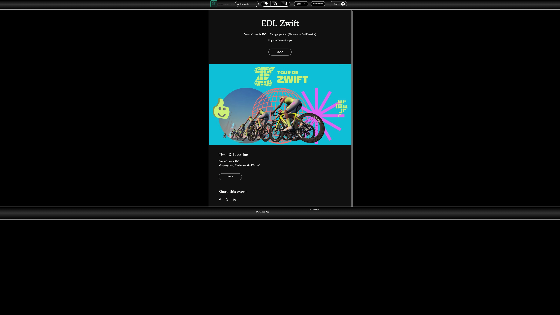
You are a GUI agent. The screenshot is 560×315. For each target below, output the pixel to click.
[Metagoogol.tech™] (213, 3)
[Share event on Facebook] (220, 199)
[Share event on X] (227, 199)
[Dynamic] (285, 4)
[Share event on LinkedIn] (234, 199)
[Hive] (266, 4)
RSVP (280, 52)
